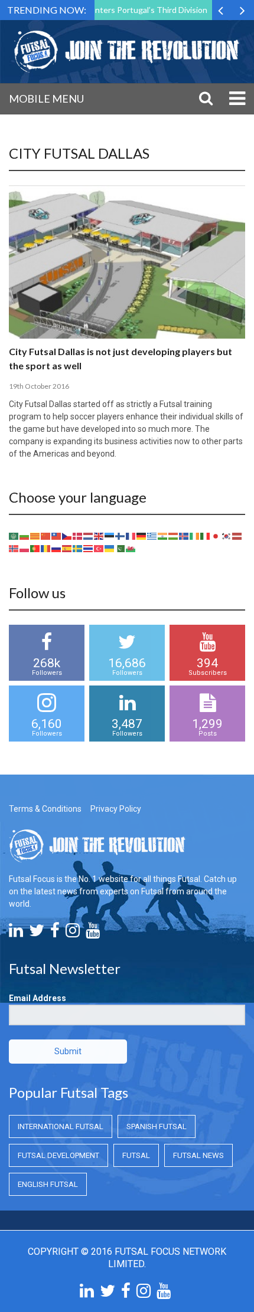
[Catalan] (35, 535)
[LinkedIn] (16, 933)
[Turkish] (99, 547)
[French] (131, 535)
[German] (141, 535)
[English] (99, 535)
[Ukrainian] (110, 547)
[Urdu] (120, 547)
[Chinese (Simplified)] (46, 535)
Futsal (136, 1155)
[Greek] (152, 535)
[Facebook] (55, 933)
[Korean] (227, 535)
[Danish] (78, 535)
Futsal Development (58, 1155)
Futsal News (198, 1155)
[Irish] (195, 535)
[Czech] (67, 535)
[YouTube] (93, 933)
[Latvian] (237, 535)
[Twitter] (36, 933)
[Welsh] (131, 547)
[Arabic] (14, 535)
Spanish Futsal (156, 1126)
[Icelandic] (184, 535)
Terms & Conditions (45, 809)
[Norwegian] (14, 547)
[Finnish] (120, 535)
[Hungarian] (173, 535)
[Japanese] (216, 535)
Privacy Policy (115, 809)
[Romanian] (46, 547)
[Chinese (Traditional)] (56, 535)
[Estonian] (110, 535)
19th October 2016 (39, 386)
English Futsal (48, 1184)
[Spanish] (67, 547)
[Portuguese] (35, 547)
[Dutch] (88, 535)
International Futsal (60, 1126)
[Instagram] (73, 933)
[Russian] (56, 547)
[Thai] (88, 547)
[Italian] (205, 535)
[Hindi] (163, 535)
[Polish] (24, 547)
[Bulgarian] (24, 535)
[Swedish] (78, 547)
